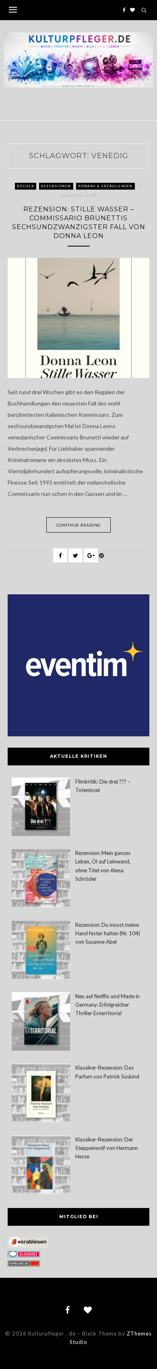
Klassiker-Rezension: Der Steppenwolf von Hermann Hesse (106, 1148)
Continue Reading (78, 525)
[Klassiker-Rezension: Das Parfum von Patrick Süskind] (41, 1094)
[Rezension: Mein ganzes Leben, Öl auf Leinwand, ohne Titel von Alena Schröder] (41, 879)
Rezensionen (56, 186)
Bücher (25, 186)
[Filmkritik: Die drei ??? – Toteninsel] (41, 808)
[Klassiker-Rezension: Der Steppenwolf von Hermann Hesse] (41, 1165)
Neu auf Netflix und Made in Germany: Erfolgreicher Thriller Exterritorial (107, 1004)
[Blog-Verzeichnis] (24, 1255)
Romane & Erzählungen (105, 186)
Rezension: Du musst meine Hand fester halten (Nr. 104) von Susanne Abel (107, 933)
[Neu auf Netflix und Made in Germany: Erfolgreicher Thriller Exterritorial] (41, 1022)
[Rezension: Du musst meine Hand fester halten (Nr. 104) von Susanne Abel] (41, 951)
